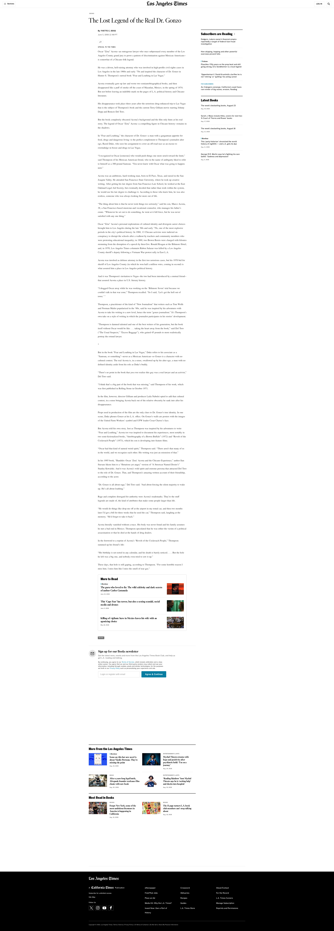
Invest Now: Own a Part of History (156, 910)
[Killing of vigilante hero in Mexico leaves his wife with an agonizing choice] (175, 622)
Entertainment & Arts (171, 753)
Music (112, 775)
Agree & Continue (154, 674)
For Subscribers (207, 84)
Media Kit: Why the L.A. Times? (158, 903)
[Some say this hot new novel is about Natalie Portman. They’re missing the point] (98, 759)
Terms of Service (128, 662)
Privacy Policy (115, 668)
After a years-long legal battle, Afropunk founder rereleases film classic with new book (124, 781)
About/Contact (222, 888)
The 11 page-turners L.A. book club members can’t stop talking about (177, 808)
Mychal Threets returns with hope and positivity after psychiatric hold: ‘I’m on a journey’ (176, 761)
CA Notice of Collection (141, 924)
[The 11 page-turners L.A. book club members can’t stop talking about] (151, 808)
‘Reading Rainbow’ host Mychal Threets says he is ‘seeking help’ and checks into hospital (177, 781)
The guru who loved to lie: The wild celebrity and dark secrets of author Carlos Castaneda (131, 589)
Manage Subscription (225, 903)
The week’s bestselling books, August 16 (218, 129)
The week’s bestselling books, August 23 (218, 106)
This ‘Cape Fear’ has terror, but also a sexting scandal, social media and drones (130, 603)
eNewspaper (150, 888)
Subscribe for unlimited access (100, 893)
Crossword (185, 888)
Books (91, 13)
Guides (183, 903)
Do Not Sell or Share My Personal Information (164, 924)
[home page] (167, 3)
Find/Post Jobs (151, 893)
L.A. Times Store (187, 908)
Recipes (183, 898)
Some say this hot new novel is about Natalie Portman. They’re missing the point (124, 760)
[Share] (100, 42)
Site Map (92, 897)
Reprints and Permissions (227, 908)
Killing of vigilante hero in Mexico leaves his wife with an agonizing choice (129, 620)
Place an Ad (150, 898)
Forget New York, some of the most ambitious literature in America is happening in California (123, 810)
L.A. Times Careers (224, 898)
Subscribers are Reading (216, 34)
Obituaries (184, 893)
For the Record (222, 893)
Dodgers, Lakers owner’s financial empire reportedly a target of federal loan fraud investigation (219, 41)
